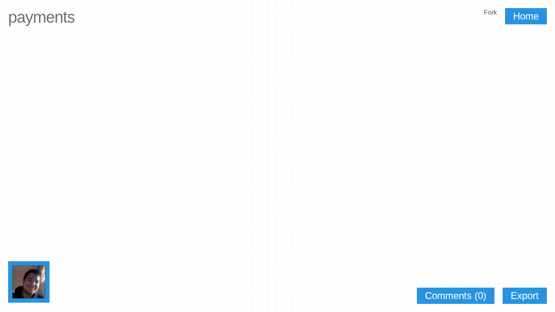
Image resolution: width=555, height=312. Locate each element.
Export (525, 295)
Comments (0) (455, 295)
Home (526, 16)
